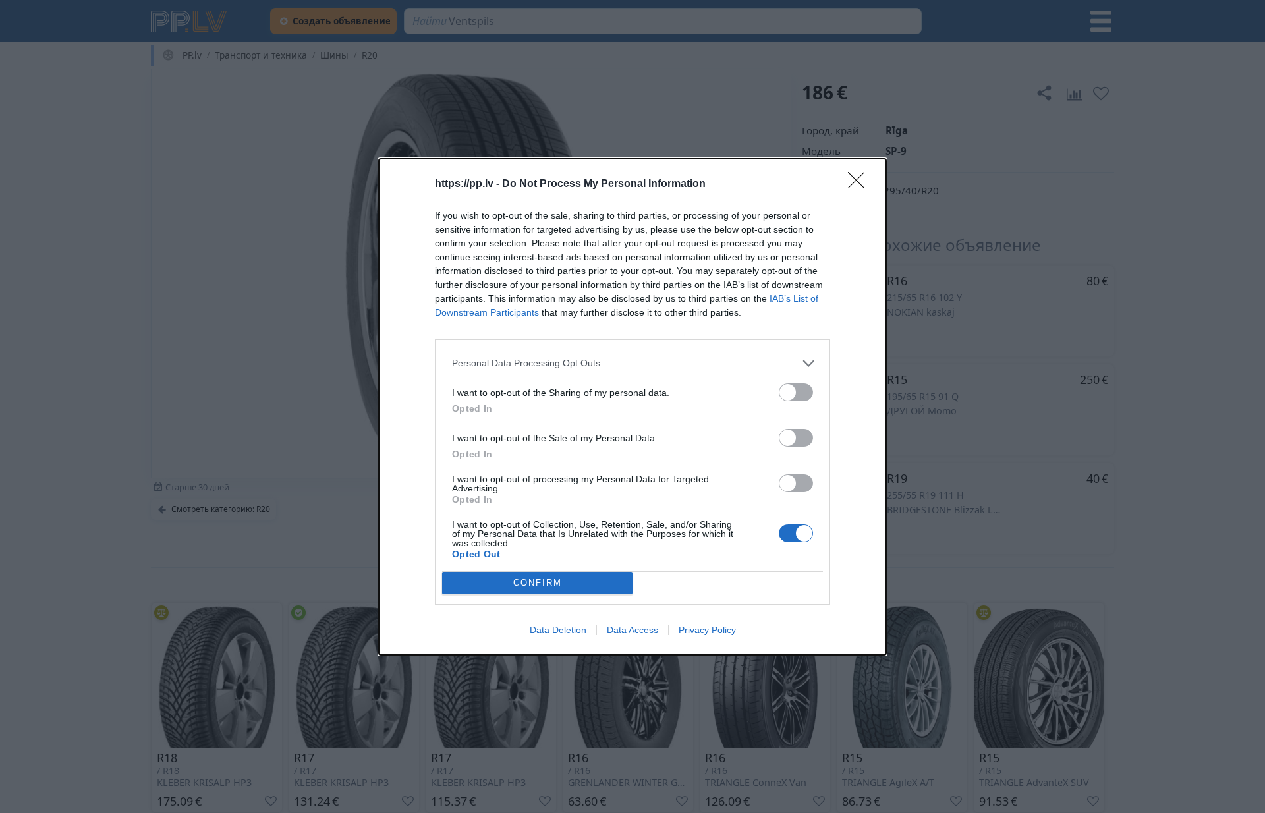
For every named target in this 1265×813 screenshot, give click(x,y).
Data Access (632, 630)
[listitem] (632, 363)
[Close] (860, 184)
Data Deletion (558, 630)
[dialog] (632, 407)
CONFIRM (537, 583)
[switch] (796, 392)
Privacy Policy (707, 630)
